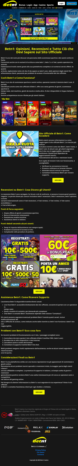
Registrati (71, 3)
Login (29, 5)
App (35, 5)
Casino (42, 5)
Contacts (40, 454)
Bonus (22, 5)
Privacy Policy (40, 450)
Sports (50, 5)
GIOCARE (58, 180)
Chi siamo (40, 452)
